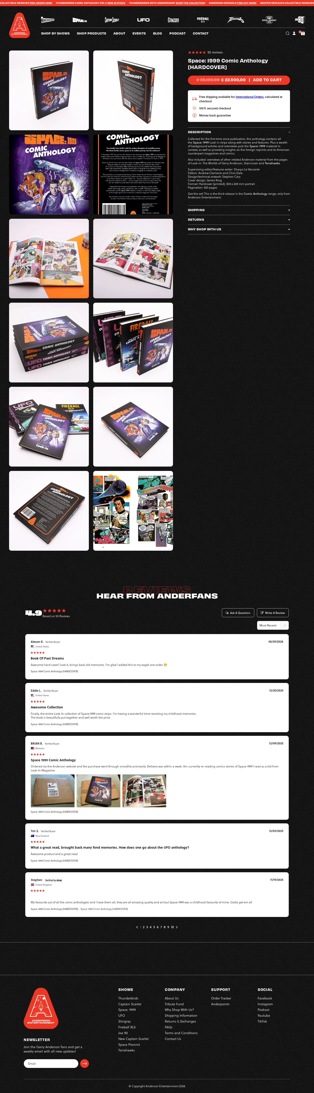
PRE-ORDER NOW (273, 3)
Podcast (263, 1010)
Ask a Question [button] (240, 613)
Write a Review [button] (275, 613)
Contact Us (173, 1038)
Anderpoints (220, 1004)
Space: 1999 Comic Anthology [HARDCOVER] (54, 671)
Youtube (264, 1015)
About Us (172, 998)
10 (172, 927)
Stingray (124, 1021)
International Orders (249, 97)
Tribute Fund (174, 1004)
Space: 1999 (127, 1010)
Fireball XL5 (127, 1027)
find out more (194, 3)
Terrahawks (126, 1050)
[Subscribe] (84, 1063)
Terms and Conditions (181, 1033)
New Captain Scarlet (133, 1038)
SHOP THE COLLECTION (137, 3)
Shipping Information (181, 1015)
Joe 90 (123, 1033)
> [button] (177, 927)
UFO (121, 1015)
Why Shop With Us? (179, 1010)
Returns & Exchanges (180, 1021)
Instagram (265, 1004)
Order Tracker (221, 998)
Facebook (265, 998)
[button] (122, 33)
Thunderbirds (128, 998)
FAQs (168, 1027)
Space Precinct (129, 1044)
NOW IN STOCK (64, 3)
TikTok (262, 1021)
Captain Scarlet (129, 1004)
